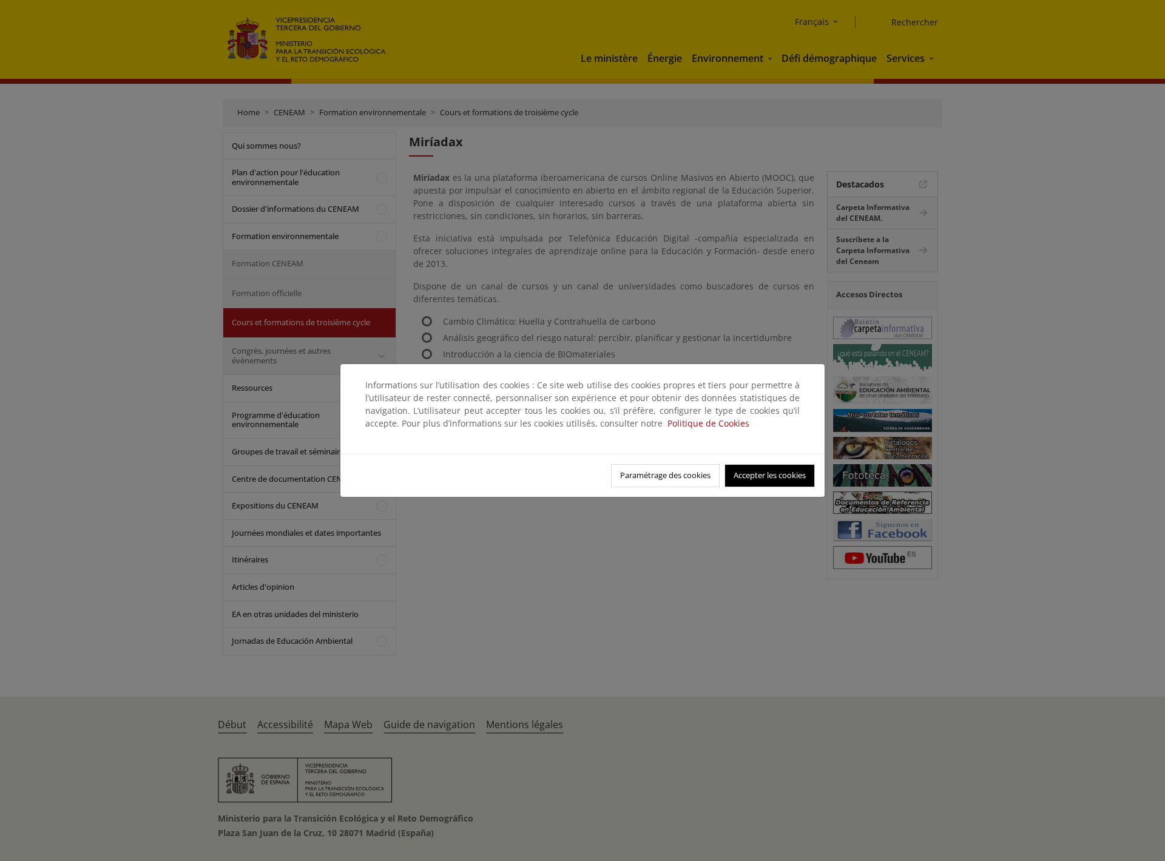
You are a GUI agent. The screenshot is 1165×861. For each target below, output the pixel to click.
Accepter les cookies (770, 475)
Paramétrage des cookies (665, 475)
